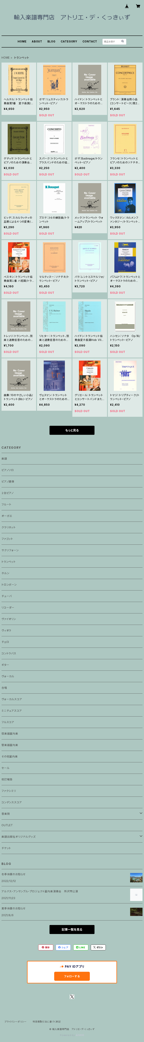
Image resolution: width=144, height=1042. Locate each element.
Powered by (68, 1035)
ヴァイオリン (9, 619)
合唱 (4, 687)
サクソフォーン (10, 550)
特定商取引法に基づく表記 (47, 1021)
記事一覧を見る (72, 929)
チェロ (5, 641)
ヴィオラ (6, 630)
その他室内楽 (10, 756)
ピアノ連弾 (8, 481)
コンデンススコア (12, 802)
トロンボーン (9, 584)
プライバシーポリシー (15, 1021)
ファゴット (7, 538)
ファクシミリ (9, 790)
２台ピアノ (8, 493)
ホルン (5, 573)
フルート (6, 504)
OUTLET (7, 825)
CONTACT (89, 41)
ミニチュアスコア (12, 710)
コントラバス (9, 653)
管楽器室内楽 (10, 745)
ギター (5, 664)
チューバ (7, 596)
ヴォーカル (8, 676)
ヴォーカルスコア (12, 699)
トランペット (9, 561)
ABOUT (37, 41)
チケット (6, 848)
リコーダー (8, 607)
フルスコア (8, 722)
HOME (22, 41)
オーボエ (7, 515)
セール (5, 767)
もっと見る (72, 430)
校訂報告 (7, 779)
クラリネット (9, 527)
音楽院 (6, 813)
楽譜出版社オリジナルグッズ (18, 836)
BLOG (51, 41)
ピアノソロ (8, 470)
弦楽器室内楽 (10, 733)
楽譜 (4, 458)
